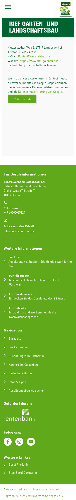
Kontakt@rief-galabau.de (34, 56)
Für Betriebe (17, 308)
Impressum (40, 489)
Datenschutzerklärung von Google (40, 91)
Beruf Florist (17, 464)
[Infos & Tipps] (5, 381)
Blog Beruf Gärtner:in (23, 472)
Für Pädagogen (19, 275)
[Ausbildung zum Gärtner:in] (5, 355)
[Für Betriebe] (5, 312)
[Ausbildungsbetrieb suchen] (5, 390)
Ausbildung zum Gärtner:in (26, 356)
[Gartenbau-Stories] (5, 373)
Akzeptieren (22, 98)
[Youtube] (31, 442)
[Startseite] (5, 338)
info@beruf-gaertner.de (19, 231)
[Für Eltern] (5, 261)
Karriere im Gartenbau (23, 364)
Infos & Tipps (17, 382)
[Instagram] (19, 442)
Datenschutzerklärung (17, 489)
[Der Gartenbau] (5, 347)
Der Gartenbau (18, 347)
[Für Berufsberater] (5, 296)
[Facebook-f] (8, 442)
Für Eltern (15, 257)
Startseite (15, 338)
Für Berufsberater (21, 294)
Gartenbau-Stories (20, 373)
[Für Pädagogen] (5, 279)
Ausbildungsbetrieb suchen (26, 390)
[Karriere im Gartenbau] (5, 364)
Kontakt (54, 489)
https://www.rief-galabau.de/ (39, 61)
